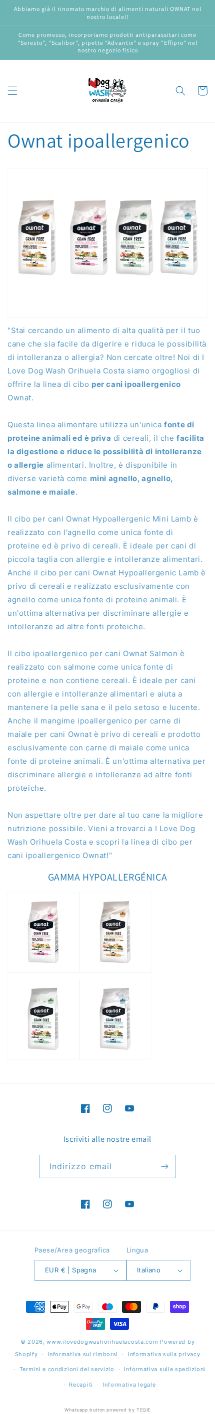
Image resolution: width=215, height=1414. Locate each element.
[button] (13, 91)
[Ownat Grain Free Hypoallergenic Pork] (44, 1058)
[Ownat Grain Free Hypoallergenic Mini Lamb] (44, 972)
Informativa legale (129, 1384)
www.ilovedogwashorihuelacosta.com (102, 1341)
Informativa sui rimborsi (83, 1354)
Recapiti (81, 1384)
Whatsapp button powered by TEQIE (107, 1410)
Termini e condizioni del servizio (67, 1369)
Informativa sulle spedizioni (165, 1369)
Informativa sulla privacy (164, 1354)
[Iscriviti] (165, 1166)
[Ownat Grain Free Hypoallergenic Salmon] (116, 1058)
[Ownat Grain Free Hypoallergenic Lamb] (116, 972)
